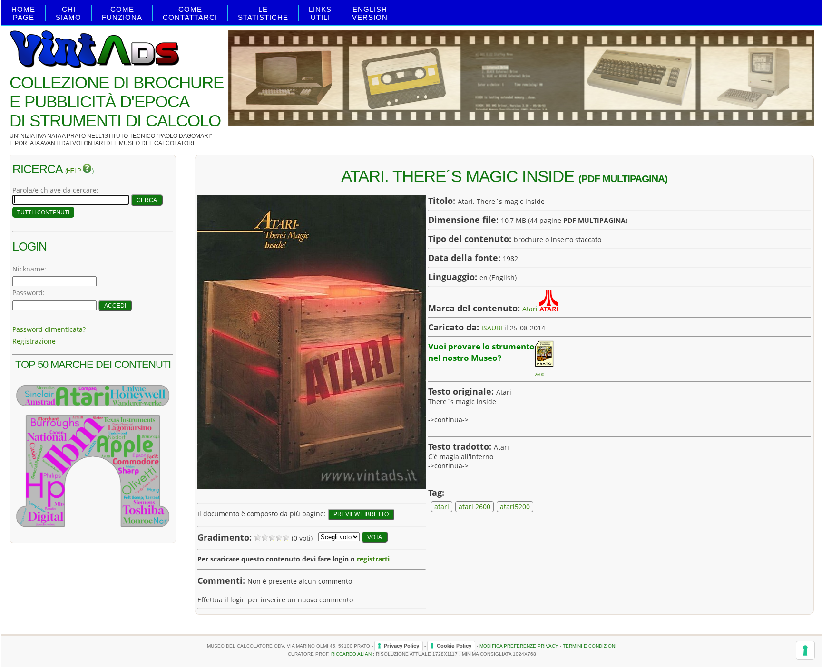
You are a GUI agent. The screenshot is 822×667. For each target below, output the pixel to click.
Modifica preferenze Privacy (519, 645)
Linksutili (320, 13)
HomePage (23, 13)
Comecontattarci (190, 13)
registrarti (373, 558)
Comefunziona (122, 13)
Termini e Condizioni (589, 645)
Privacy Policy (401, 645)
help (74, 171)
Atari (530, 308)
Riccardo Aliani (352, 654)
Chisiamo (68, 13)
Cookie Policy (454, 645)
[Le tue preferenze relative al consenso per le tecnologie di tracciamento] (805, 650)
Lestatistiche (263, 13)
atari (441, 506)
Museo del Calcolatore (157, 143)
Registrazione (34, 341)
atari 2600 (474, 506)
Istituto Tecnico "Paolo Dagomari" (157, 136)
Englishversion (370, 13)
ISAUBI (491, 327)
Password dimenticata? (49, 329)
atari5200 (515, 506)
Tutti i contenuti (43, 212)
